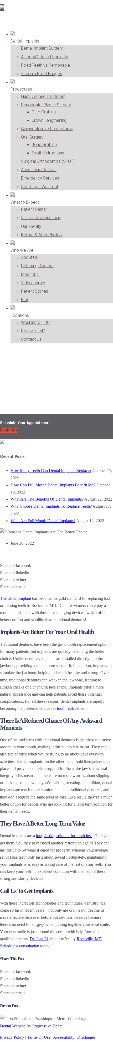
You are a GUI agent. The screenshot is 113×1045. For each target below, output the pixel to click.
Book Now (9, 430)
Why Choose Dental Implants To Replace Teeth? (51, 506)
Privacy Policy (12, 1037)
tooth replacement (71, 708)
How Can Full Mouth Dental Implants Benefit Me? (53, 485)
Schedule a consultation (19, 946)
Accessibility (63, 1037)
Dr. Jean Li (39, 939)
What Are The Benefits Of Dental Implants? (47, 499)
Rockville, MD (89, 939)
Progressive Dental (48, 1026)
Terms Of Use (38, 1037)
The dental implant (15, 598)
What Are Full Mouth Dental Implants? (43, 520)
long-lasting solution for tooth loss (64, 835)
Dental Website (12, 1026)
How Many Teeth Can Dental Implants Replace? (51, 470)
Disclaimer (86, 1037)
